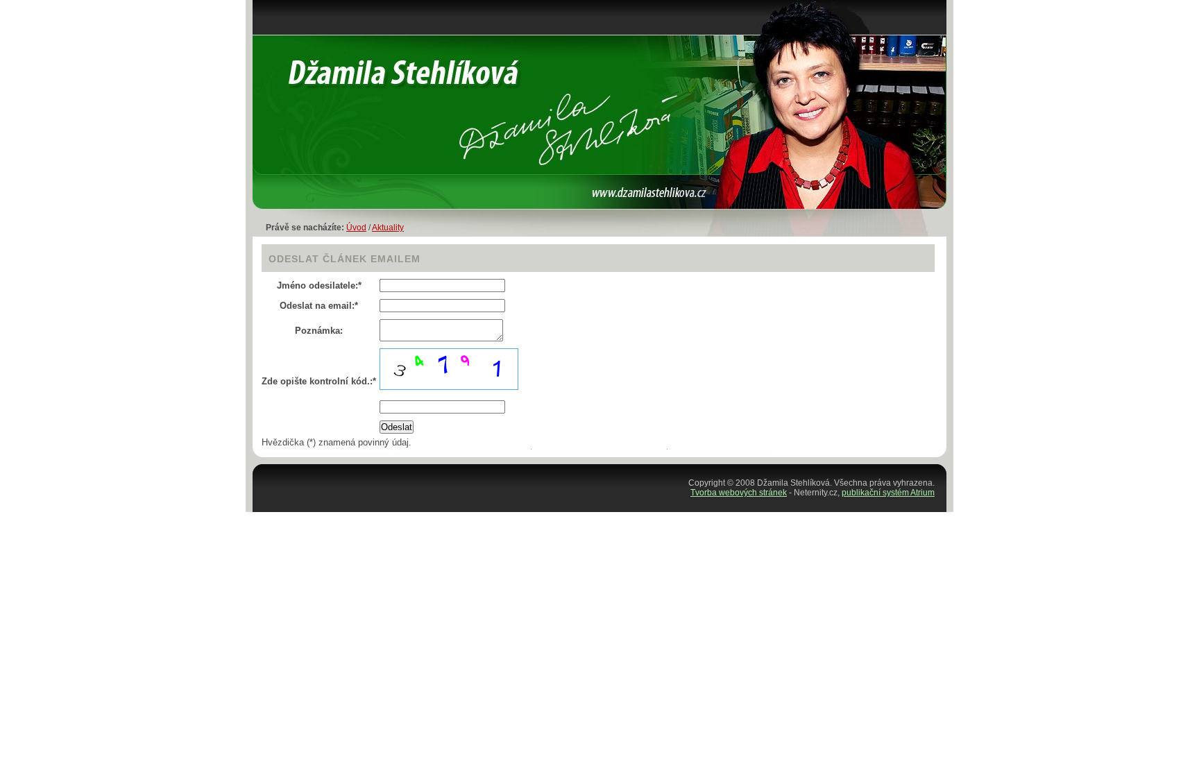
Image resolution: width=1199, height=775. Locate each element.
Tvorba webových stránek (738, 492)
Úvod (356, 227)
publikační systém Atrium (888, 492)
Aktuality (388, 227)
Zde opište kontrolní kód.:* (319, 381)
